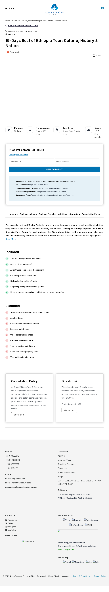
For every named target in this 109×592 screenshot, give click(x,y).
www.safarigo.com (66, 549)
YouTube (11, 530)
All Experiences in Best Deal (23, 25)
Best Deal (14, 52)
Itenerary (13, 214)
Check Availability (55, 169)
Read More (11, 239)
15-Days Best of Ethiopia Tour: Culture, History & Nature (44, 21)
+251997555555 (12, 464)
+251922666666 (12, 460)
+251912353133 (11, 468)
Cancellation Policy (91, 214)
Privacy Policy (100, 576)
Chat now (11, 34)
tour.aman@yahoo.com (15, 478)
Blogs (60, 476)
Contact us (69, 410)
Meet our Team (64, 460)
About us (62, 456)
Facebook (12, 520)
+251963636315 (12, 456)
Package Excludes (47, 214)
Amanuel (65, 576)
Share (98, 56)
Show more (19, 415)
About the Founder (66, 464)
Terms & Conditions (81, 576)
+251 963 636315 (30, 31)
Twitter (10, 523)
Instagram (11, 526)
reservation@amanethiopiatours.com (21, 487)
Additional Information (69, 214)
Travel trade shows (66, 472)
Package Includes (28, 214)
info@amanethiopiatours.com (18, 483)
